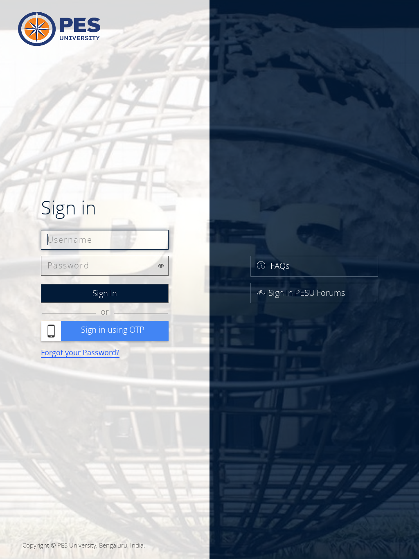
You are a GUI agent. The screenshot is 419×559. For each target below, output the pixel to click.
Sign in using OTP (112, 329)
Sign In (104, 293)
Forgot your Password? (80, 352)
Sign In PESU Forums (306, 292)
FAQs (278, 265)
